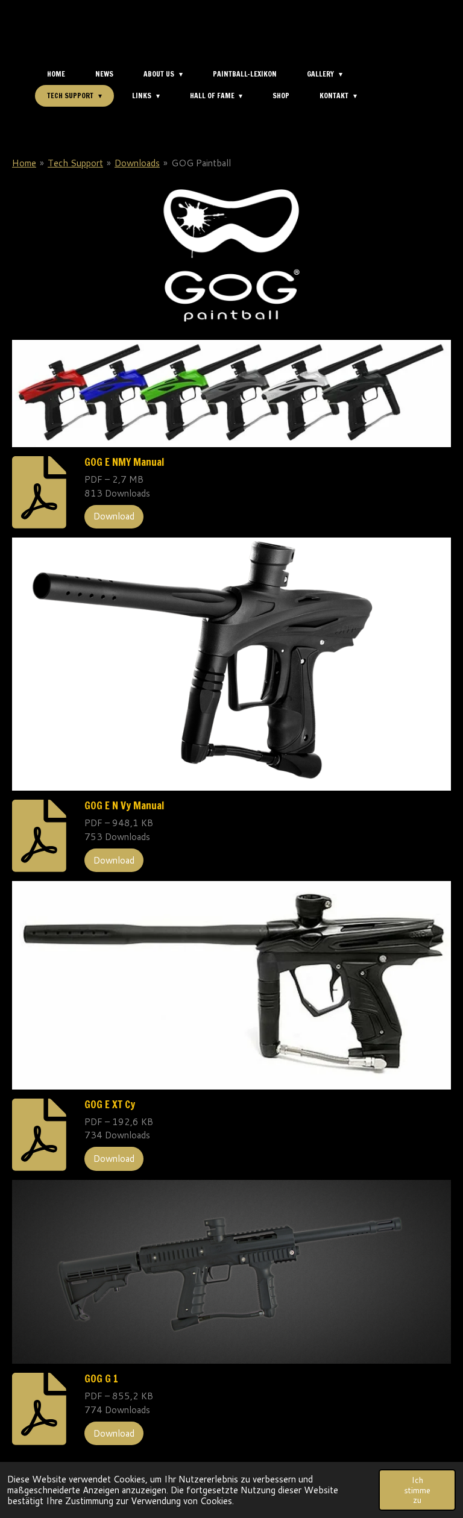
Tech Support (75, 163)
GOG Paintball (201, 163)
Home (24, 163)
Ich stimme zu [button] (417, 1489)
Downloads (137, 163)
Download (113, 516)
